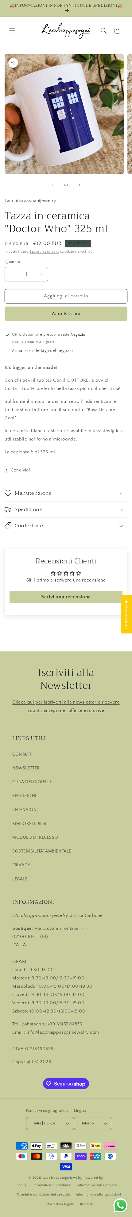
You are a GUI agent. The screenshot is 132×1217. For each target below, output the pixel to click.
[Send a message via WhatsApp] (120, 1205)
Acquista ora (66, 313)
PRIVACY (21, 865)
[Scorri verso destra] (79, 185)
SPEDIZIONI (24, 795)
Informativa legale (59, 1204)
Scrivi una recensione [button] (66, 597)
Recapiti (86, 1204)
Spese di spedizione (44, 252)
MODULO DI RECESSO (35, 837)
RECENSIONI (25, 809)
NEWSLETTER (26, 768)
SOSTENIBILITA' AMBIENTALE (41, 851)
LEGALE (20, 879)
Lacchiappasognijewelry (63, 1178)
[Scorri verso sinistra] (52, 185)
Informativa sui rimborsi (52, 1185)
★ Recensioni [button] (126, 614)
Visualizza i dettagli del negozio (42, 350)
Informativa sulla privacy (97, 1185)
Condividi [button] (20, 470)
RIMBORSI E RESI (29, 823)
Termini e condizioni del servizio (43, 1194)
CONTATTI (22, 754)
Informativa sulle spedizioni (98, 1194)
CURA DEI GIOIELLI (31, 782)
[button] (12, 30)
